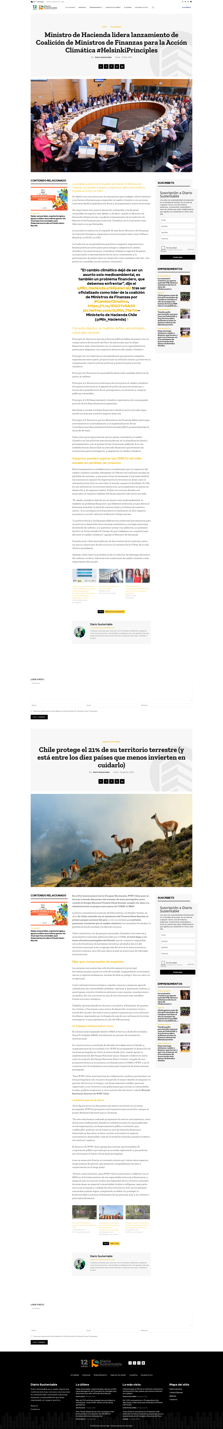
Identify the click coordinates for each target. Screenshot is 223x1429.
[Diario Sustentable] (81, 632)
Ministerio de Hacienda (114, 612)
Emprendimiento (164, 276)
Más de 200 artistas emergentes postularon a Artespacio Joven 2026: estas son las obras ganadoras (95, 1402)
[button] (153, 7)
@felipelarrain (118, 287)
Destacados (35, 213)
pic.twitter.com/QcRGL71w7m (110, 310)
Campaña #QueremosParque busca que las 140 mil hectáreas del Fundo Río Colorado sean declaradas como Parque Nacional (153, 662)
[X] (188, 1)
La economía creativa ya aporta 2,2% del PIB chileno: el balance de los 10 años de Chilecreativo (168, 283)
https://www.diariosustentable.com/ (102, 628)
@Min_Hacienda (91, 287)
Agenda (161, 293)
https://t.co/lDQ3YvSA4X (111, 305)
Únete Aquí (177, 257)
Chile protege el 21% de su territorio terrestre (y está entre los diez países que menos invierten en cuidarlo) (143, 1391)
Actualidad (116, 27)
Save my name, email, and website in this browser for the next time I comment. (66, 711)
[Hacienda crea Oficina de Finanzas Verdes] (111, 576)
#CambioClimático (111, 301)
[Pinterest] (111, 66)
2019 (104, 27)
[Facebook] (182, 1)
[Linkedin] (122, 66)
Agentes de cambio (130, 1396)
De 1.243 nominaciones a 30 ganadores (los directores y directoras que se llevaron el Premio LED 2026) (143, 1402)
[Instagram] (185, 1)
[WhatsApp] (117, 66)
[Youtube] (191, 1)
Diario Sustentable (103, 57)
